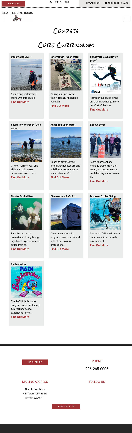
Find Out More (20, 102)
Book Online (35, 362)
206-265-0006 (96, 369)
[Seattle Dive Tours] (18, 15)
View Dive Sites (66, 406)
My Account (93, 3)
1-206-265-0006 (61, 2)
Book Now (13, 3)
